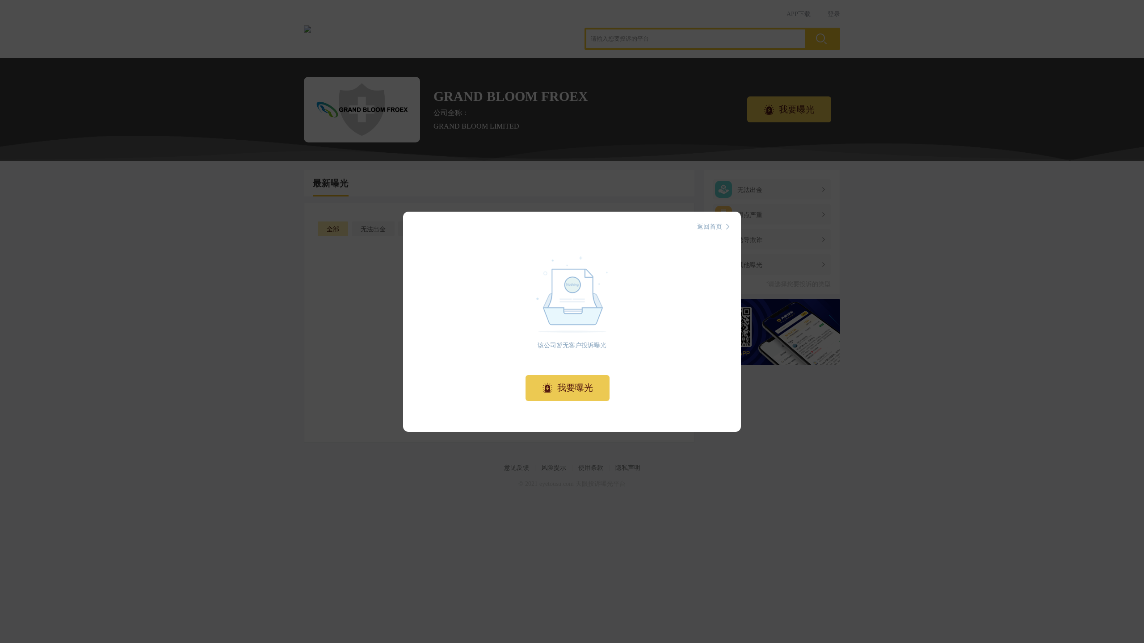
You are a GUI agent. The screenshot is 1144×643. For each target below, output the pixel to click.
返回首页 (709, 226)
